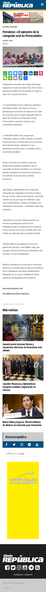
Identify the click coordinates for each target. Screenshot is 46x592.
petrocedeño (14, 304)
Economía (6, 27)
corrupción (6, 304)
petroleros (22, 304)
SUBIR (7, 588)
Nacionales (13, 27)
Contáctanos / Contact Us (23, 575)
